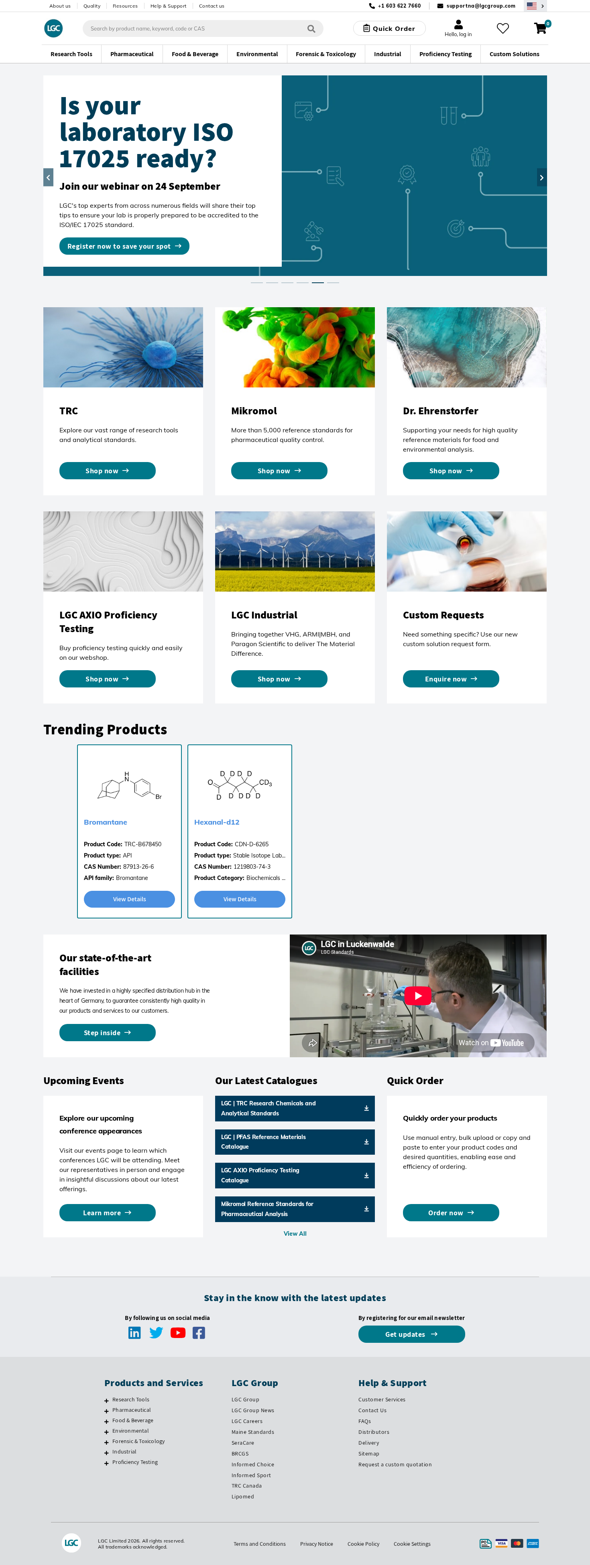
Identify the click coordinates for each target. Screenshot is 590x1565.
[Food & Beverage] (106, 1421)
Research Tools (130, 1399)
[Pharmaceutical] (106, 1411)
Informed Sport (251, 1475)
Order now (446, 1212)
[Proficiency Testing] (106, 1463)
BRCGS (240, 1453)
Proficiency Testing (135, 1462)
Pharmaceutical (131, 1409)
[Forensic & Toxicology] (106, 1442)
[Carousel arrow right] (542, 177)
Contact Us (372, 1410)
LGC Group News (253, 1410)
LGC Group (246, 1399)
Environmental (130, 1430)
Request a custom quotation (395, 1464)
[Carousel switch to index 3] (287, 282)
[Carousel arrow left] (48, 177)
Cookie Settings (412, 1543)
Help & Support (169, 6)
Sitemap (369, 1453)
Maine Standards (253, 1431)
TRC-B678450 (142, 844)
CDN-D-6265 (252, 844)
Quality (92, 6)
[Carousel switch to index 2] (272, 282)
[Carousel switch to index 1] (257, 282)
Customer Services (382, 1399)
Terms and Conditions (260, 1543)
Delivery (368, 1442)
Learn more (102, 1212)
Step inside (102, 1032)
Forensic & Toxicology (138, 1441)
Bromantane (105, 822)
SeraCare (243, 1442)
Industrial (124, 1451)
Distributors (373, 1431)
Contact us (212, 6)
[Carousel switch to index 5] (318, 282)
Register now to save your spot (119, 246)
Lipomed (243, 1496)
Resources (125, 6)
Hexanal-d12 (217, 822)
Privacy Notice (316, 1543)
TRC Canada (247, 1485)
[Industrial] (106, 1452)
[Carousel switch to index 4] (303, 282)
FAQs (364, 1421)
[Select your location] (535, 6)
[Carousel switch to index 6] (333, 282)
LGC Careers (247, 1421)
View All (295, 1233)
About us (60, 6)
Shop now (101, 470)
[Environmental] (106, 1431)
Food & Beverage (132, 1420)
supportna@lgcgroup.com (481, 6)
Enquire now (446, 678)
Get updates (406, 1334)
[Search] (311, 28)
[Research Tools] (106, 1400)
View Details (129, 899)
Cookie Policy (363, 1543)
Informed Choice (253, 1464)
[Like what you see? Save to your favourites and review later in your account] (503, 28)
